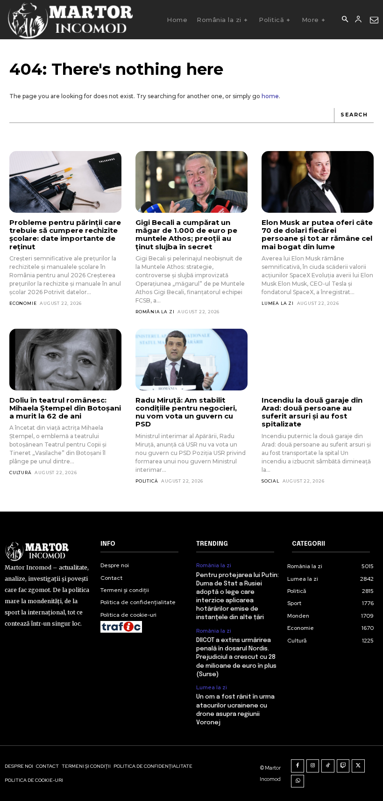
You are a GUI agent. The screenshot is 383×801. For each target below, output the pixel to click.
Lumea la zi (278, 303)
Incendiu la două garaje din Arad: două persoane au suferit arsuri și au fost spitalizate (312, 412)
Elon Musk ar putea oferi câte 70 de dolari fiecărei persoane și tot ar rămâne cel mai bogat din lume (317, 234)
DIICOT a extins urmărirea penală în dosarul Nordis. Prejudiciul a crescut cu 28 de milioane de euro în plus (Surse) (236, 657)
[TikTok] (327, 765)
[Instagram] (312, 765)
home (270, 96)
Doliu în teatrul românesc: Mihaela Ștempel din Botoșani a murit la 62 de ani (65, 408)
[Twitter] (358, 765)
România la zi (154, 311)
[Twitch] (343, 765)
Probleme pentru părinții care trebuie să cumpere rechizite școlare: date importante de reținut (65, 234)
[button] (344, 19)
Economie (22, 303)
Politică (146, 480)
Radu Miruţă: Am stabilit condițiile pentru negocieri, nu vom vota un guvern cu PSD (186, 412)
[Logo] (70, 19)
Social (270, 480)
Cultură (20, 472)
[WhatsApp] (297, 781)
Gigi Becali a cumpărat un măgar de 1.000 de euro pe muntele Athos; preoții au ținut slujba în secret (186, 234)
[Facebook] (297, 765)
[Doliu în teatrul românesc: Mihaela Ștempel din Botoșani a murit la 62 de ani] (65, 359)
